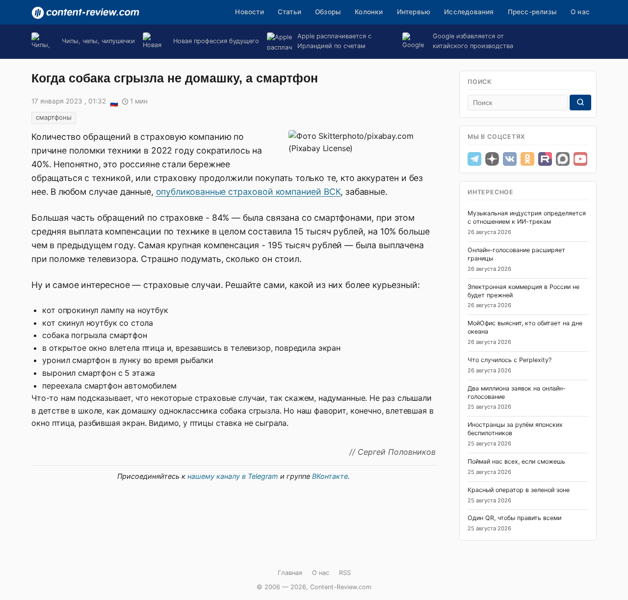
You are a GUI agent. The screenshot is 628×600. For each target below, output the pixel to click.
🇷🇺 (114, 102)
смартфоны (54, 117)
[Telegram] (474, 159)
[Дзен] (492, 159)
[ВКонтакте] (510, 159)
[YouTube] (580, 159)
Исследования (469, 12)
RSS (345, 572)
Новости (249, 12)
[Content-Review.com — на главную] (85, 12)
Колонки (369, 12)
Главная (290, 572)
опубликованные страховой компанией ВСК (248, 191)
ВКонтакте (330, 476)
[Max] (563, 159)
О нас (580, 12)
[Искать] (580, 102)
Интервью (414, 12)
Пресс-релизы (532, 12)
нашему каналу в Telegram (232, 476)
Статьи (289, 12)
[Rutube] (545, 159)
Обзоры (328, 12)
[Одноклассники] (527, 159)
